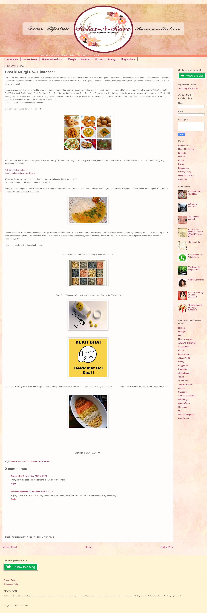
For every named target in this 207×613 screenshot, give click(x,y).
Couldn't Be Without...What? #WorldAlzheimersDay (196, 233)
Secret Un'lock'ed (196, 280)
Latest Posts (30, 59)
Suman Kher (16, 476)
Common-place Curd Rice (195, 192)
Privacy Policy (184, 172)
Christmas (182, 407)
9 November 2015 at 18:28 (35, 476)
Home (88, 547)
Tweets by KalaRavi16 (188, 88)
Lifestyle (71, 59)
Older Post (166, 547)
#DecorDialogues (186, 414)
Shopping (182, 392)
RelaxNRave (44, 461)
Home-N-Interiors (52, 59)
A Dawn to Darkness (192, 205)
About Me (12, 59)
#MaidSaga (183, 399)
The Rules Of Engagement (194, 268)
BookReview (183, 418)
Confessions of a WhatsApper (195, 255)
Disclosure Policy (186, 175)
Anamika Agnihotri (19, 492)
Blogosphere (128, 59)
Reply (13, 483)
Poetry (112, 59)
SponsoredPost (185, 384)
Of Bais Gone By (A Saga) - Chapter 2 (195, 294)
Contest (181, 388)
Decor (181, 335)
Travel (181, 377)
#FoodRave (15, 461)
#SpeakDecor (184, 403)
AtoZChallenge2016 (187, 343)
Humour (85, 59)
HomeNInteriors (185, 339)
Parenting (182, 369)
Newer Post (9, 547)
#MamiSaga (183, 373)
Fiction (99, 59)
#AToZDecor (183, 347)
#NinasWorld (184, 358)
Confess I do (194, 242)
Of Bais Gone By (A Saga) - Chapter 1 (195, 307)
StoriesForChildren (186, 396)
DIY (180, 411)
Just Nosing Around (193, 218)
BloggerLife (183, 365)
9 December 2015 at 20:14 (41, 492)
